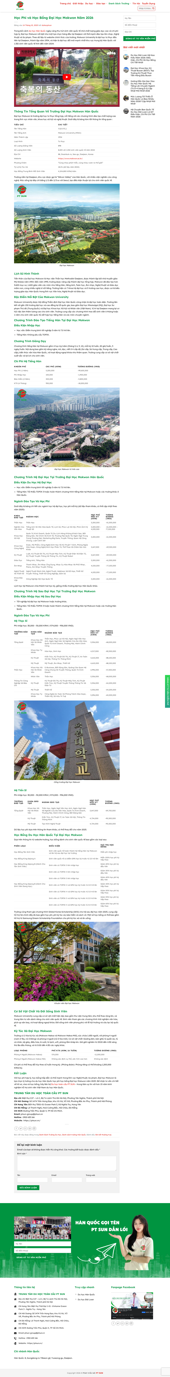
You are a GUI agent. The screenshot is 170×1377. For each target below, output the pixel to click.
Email (54, 1175)
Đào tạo (100, 3)
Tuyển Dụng (148, 3)
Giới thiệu (78, 3)
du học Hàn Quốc (37, 31)
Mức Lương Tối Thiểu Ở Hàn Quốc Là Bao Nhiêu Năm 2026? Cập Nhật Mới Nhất (143, 100)
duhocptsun (47, 25)
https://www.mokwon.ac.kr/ (70, 158)
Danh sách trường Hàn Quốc (74, 1135)
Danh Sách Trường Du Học (50, 1135)
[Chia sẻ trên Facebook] (16, 1128)
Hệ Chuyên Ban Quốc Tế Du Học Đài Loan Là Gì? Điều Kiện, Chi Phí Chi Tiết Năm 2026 (143, 113)
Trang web (90, 1175)
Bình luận (22, 1153)
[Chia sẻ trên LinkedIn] (34, 1128)
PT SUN (99, 1373)
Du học (89, 3)
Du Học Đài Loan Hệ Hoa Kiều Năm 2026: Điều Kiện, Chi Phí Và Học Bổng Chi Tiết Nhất (143, 59)
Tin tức (136, 3)
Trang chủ (65, 3)
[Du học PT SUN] (25, 6)
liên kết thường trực (103, 1135)
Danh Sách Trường (119, 3)
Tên (18, 1175)
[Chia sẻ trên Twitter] (21, 1128)
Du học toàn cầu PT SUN (63, 1084)
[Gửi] (153, 8)
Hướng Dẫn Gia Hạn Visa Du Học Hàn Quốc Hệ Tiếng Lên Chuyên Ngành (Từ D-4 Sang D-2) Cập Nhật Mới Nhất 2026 (143, 86)
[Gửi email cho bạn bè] (25, 1128)
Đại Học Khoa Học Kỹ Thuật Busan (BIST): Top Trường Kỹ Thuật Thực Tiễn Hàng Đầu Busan (142, 72)
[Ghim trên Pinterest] (30, 1128)
